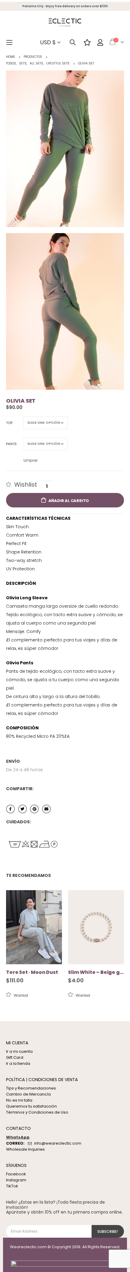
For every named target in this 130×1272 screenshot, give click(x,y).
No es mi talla (19, 1100)
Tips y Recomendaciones (31, 1088)
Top (9, 422)
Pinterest (34, 809)
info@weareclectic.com (57, 1143)
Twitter (22, 809)
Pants (11, 443)
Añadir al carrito (68, 501)
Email (46, 809)
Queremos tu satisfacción (31, 1106)
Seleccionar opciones (52, 900)
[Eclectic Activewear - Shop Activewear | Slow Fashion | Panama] (65, 23)
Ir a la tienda (18, 1063)
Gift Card (14, 1057)
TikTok (12, 1186)
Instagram (16, 1180)
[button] (21, 485)
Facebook (10, 809)
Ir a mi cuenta (19, 1051)
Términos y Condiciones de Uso (37, 1112)
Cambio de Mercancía (28, 1094)
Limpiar (31, 459)
